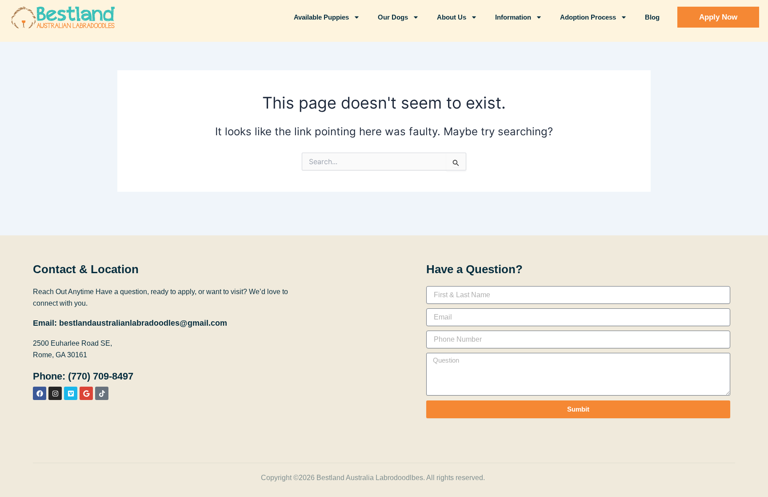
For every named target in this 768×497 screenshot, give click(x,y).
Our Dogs (393, 17)
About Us (451, 17)
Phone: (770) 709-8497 (83, 376)
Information (513, 17)
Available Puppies (321, 17)
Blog (652, 17)
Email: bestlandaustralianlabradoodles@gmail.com (130, 323)
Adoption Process (588, 17)
